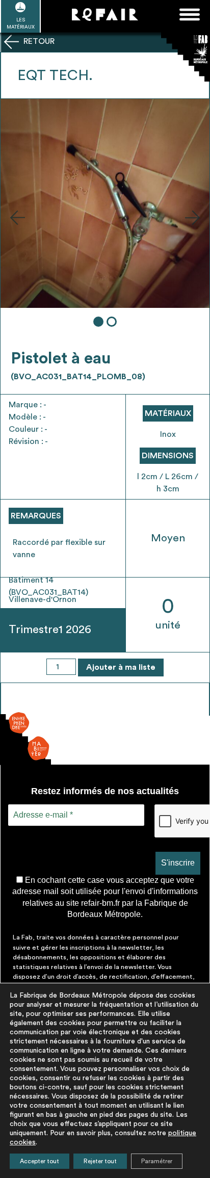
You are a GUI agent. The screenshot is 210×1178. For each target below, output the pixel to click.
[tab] (98, 322)
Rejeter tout (100, 1161)
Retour (38, 41)
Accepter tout (39, 1161)
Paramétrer (156, 1161)
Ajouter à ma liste (120, 667)
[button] (17, 217)
